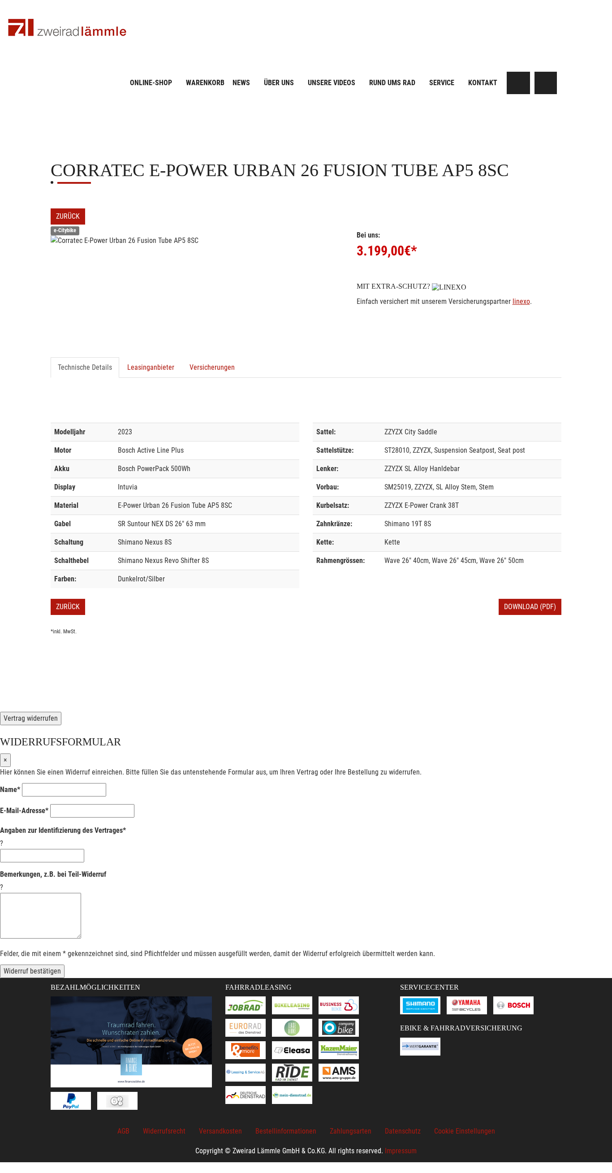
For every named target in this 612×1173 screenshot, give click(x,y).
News (241, 82)
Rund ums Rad (392, 82)
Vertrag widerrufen (31, 718)
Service (441, 82)
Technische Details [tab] (85, 367)
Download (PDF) (530, 606)
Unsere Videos (331, 82)
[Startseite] (67, 28)
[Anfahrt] (545, 83)
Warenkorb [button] (205, 82)
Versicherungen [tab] (212, 367)
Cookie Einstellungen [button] (464, 1131)
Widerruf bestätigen (32, 971)
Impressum (401, 1151)
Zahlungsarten (350, 1131)
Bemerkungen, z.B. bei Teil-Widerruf (53, 874)
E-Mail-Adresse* (24, 810)
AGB (123, 1131)
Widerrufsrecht (164, 1131)
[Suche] (519, 83)
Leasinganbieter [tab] (150, 367)
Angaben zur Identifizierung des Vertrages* (63, 830)
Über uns (279, 82)
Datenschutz (403, 1131)
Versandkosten (220, 1131)
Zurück (68, 216)
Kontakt (482, 82)
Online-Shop (151, 82)
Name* (10, 789)
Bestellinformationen (285, 1131)
